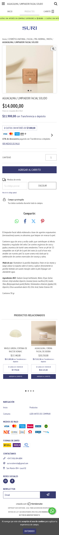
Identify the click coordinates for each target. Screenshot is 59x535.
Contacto (6, 413)
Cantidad (6, 157)
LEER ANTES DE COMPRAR (40, 413)
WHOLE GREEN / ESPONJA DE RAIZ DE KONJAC (15, 350)
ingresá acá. (46, 512)
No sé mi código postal (9, 192)
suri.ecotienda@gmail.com (17, 463)
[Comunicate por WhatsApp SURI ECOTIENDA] (52, 510)
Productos (33, 407)
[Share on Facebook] (25, 221)
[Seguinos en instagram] (5, 481)
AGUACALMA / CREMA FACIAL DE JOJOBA (43, 350)
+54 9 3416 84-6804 (14, 458)
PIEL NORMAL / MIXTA (43, 39)
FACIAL (30, 39)
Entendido (30, 531)
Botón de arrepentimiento (29, 515)
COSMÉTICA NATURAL (17, 39)
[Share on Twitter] (34, 221)
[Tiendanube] (29, 505)
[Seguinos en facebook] (12, 481)
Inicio (4, 39)
